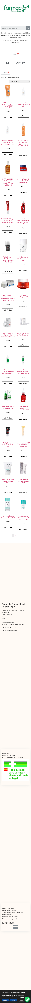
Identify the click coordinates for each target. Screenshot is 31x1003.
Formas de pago (7, 914)
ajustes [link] (22, 997)
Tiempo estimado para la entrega (12, 912)
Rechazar (13, 1000)
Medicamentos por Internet (11, 919)
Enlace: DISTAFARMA (9, 756)
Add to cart (8, 117)
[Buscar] (28, 28)
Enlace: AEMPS (7, 753)
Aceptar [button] (5, 1000)
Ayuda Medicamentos (9, 910)
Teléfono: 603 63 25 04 (9, 630)
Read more (23, 192)
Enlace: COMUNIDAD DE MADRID (12, 758)
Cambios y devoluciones (10, 917)
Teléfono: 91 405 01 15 (9, 627)
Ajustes (21, 1000)
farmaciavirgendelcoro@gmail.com (13, 624)
